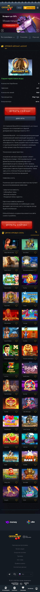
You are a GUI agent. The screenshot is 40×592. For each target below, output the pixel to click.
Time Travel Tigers (8, 394)
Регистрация (11, 27)
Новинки (14, 590)
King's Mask (6, 305)
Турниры (20, 556)
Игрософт (36, 37)
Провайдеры (5, 590)
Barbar (5, 464)
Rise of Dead (25, 252)
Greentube (23, 37)
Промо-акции (20, 549)
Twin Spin (25, 323)
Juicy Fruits (6, 447)
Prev (2, 30)
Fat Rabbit (25, 464)
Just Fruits (6, 376)
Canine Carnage (26, 429)
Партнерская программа (20, 545)
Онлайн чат (14, 574)
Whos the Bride (7, 323)
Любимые (23, 590)
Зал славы (20, 560)
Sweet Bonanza (7, 429)
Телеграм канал (9, 574)
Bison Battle (25, 482)
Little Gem (25, 447)
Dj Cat (24, 500)
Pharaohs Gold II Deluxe (28, 358)
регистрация (31, 7)
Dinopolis (6, 500)
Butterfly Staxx (26, 376)
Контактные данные (20, 567)
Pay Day (25, 287)
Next (37, 30)
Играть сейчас (20, 111)
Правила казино (20, 563)
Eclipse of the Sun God (9, 252)
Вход (19, 7)
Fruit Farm (25, 341)
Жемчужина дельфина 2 (28, 270)
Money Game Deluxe (9, 358)
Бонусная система (20, 552)
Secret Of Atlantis (7, 341)
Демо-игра (20, 118)
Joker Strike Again (27, 411)
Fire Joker (6, 411)
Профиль (30, 588)
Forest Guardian (7, 287)
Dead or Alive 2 (7, 270)
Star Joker (25, 394)
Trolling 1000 (7, 482)
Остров (24, 305)
